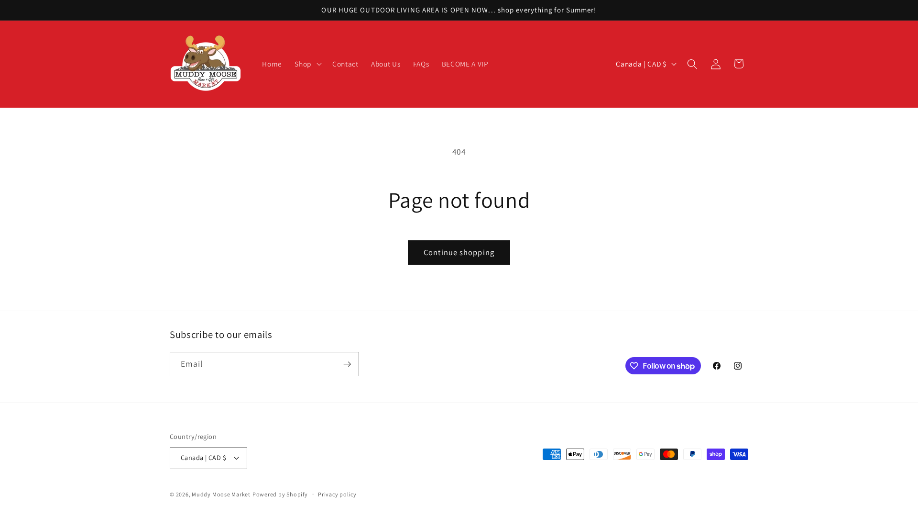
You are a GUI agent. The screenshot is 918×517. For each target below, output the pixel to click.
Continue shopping (459, 252)
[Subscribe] (347, 364)
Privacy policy (337, 494)
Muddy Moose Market (221, 494)
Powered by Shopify (280, 494)
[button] (307, 64)
